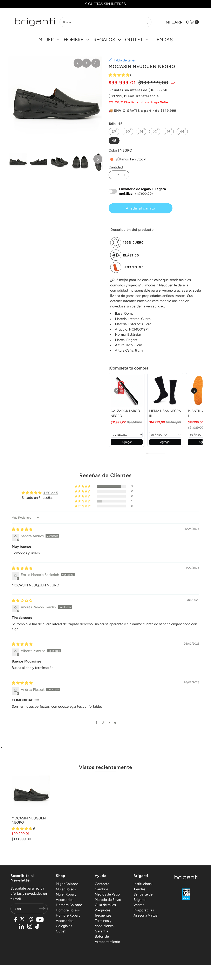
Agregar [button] (127, 442)
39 (114, 131)
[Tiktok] (37, 927)
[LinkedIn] (21, 927)
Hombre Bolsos (68, 910)
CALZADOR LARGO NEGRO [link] (125, 413)
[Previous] (78, 63)
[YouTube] (40, 920)
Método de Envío (108, 900)
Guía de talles (105, 905)
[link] (127, 391)
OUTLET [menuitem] (134, 39)
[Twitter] (23, 920)
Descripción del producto (132, 230)
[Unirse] (42, 909)
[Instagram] (29, 927)
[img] (22, 529)
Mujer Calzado (67, 884)
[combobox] (105, 22)
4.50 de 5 (50, 493)
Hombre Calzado (69, 905)
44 (182, 131)
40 (127, 131)
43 (168, 131)
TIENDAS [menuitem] (163, 39)
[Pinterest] (31, 920)
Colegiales (64, 926)
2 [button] (103, 723)
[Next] (86, 63)
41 (141, 131)
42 (154, 131)
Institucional (143, 884)
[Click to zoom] (95, 63)
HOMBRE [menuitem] (73, 39)
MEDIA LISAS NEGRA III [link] (165, 413)
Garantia (101, 931)
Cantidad (116, 167)
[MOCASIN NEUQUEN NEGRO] (31, 795)
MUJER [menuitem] (46, 39)
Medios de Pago (107, 894)
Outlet (61, 931)
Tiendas (139, 889)
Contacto (102, 884)
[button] (119, 75)
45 (114, 141)
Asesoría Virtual (146, 915)
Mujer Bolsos (66, 889)
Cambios (102, 889)
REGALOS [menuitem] (104, 39)
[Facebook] (15, 920)
